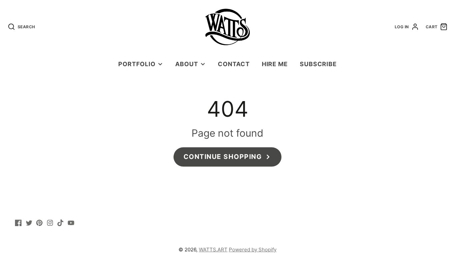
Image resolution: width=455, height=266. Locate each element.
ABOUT (186, 64)
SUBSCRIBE (318, 64)
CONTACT (233, 64)
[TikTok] (60, 222)
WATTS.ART (213, 249)
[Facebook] (18, 222)
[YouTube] (71, 222)
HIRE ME (275, 64)
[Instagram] (50, 222)
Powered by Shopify (252, 249)
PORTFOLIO (137, 64)
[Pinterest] (39, 222)
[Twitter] (29, 222)
